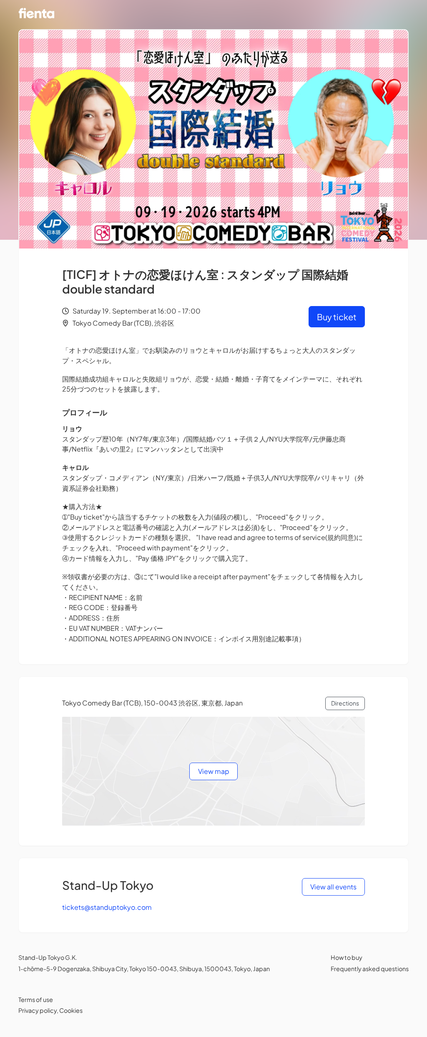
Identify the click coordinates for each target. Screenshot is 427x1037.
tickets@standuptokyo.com (107, 907)
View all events (333, 886)
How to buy (346, 957)
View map (213, 771)
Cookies (71, 1010)
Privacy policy (37, 1010)
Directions (345, 703)
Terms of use (35, 999)
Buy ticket (337, 316)
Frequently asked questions (370, 968)
